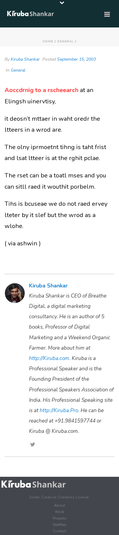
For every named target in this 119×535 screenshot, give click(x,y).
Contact (59, 531)
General (65, 41)
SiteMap (60, 524)
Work (59, 511)
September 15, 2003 (76, 59)
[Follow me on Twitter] (32, 445)
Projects (60, 518)
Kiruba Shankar (25, 59)
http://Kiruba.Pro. (59, 410)
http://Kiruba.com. (49, 358)
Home (48, 41)
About (59, 505)
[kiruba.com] (33, 484)
